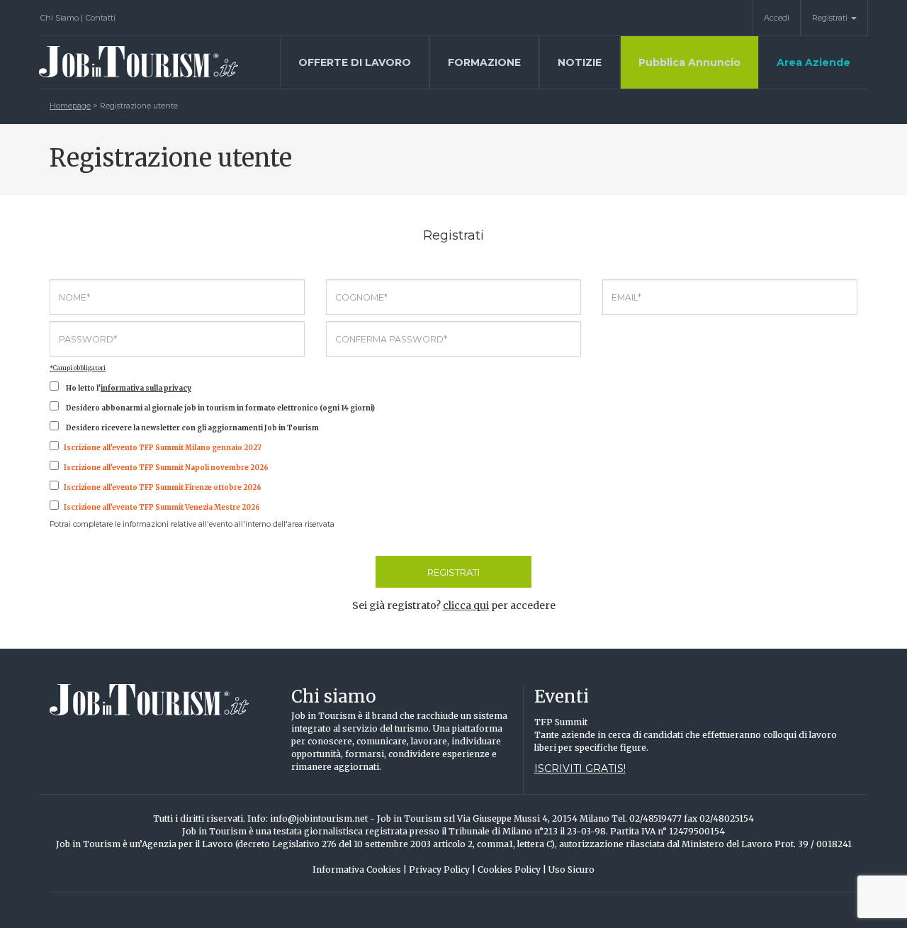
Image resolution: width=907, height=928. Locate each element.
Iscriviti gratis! (580, 768)
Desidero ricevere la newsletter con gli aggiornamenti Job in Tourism (192, 427)
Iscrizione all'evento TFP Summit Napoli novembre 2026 (166, 467)
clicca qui (466, 605)
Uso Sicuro (571, 869)
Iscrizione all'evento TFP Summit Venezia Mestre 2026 (162, 507)
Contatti (101, 18)
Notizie (580, 62)
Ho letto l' (128, 388)
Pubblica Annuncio (689, 62)
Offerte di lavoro (354, 62)
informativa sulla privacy (146, 388)
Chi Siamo (61, 18)
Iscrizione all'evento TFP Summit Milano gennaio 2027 (162, 447)
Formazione (484, 62)
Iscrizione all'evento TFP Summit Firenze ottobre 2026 (162, 487)
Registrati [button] (831, 18)
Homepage (70, 106)
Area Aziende (813, 62)
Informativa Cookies (359, 869)
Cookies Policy (512, 869)
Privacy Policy (442, 869)
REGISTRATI (453, 572)
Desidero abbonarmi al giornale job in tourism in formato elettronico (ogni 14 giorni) (220, 408)
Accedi (776, 18)
